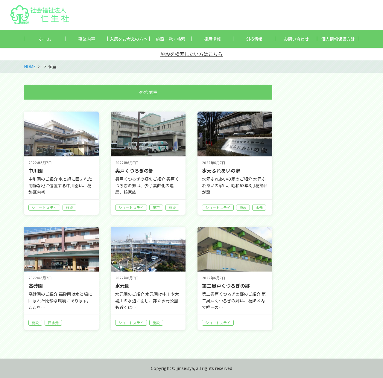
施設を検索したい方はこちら (191, 53)
